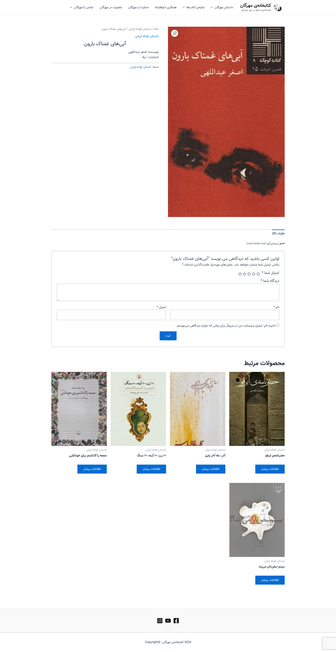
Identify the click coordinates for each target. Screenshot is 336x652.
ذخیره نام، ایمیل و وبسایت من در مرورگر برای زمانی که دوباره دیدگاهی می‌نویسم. (226, 325)
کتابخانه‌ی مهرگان (255, 5)
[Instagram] (160, 621)
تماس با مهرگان (84, 7)
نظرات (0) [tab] (278, 233)
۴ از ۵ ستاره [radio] (244, 274)
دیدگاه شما (270, 281)
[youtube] (168, 621)
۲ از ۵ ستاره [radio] (253, 274)
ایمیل (161, 307)
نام (276, 307)
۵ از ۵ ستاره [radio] (240, 274)
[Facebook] (176, 621)
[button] (174, 33)
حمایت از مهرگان (138, 7)
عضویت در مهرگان (111, 7)
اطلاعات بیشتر (270, 469)
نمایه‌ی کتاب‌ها (195, 7)
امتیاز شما (270, 272)
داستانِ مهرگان (224, 7)
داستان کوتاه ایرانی (140, 29)
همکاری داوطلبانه (166, 7)
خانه (156, 29)
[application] (213, 7)
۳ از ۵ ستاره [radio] (249, 274)
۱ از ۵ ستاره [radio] (258, 274)
